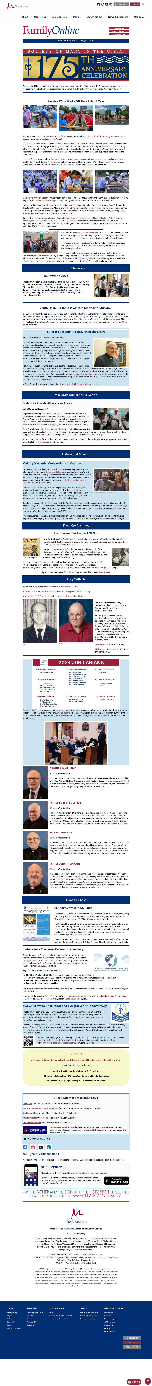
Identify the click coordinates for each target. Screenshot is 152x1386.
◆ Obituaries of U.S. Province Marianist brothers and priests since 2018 (52, 596)
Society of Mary (12, 1313)
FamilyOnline (108, 1313)
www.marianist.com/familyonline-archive (100, 1257)
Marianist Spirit (109, 1325)
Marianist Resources (14, 1328)
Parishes (30, 1319)
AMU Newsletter (30, 1118)
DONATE (135, 4)
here (32, 715)
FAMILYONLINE (132, 1338)
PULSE (51, 1313)
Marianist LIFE (56, 469)
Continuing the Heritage (45, 200)
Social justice (59, 16)
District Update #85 (32, 1122)
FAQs (9, 1316)
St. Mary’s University (33, 198)
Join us (77, 16)
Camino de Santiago (57, 472)
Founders (10, 1325)
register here (108, 996)
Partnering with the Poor (35, 1313)
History (9, 1319)
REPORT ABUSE (132, 1347)
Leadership (11, 1322)
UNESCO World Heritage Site (39, 487)
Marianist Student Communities (86, 374)
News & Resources (113, 1309)
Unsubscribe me (88, 1260)
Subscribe (107, 1316)
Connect (139, 16)
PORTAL (132, 1343)
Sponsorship (31, 1325)
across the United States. (109, 1060)
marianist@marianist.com (93, 1254)
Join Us (84, 1309)
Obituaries (107, 1328)
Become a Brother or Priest (89, 1313)
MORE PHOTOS (119, 28)
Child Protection (109, 1331)
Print (136, 1382)
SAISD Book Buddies (69, 218)
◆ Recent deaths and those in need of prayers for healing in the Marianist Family (56, 591)
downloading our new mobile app (92, 1173)
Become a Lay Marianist (88, 1319)
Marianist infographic (111, 1319)
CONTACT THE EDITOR (119, 31)
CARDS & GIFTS (121, 4)
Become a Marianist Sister (88, 1316)
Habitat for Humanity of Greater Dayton (109, 136)
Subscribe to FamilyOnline (68, 1260)
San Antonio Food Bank (88, 218)
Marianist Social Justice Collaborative (61, 1316)
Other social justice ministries (58, 1319)
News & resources (118, 16)
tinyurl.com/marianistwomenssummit (59, 1043)
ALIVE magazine (109, 1322)
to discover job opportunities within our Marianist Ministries (64, 1060)
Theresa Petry (118, 1160)
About (24, 16)
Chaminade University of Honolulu (86, 232)
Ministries (40, 16)
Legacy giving (94, 16)
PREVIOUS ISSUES (119, 34)
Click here (99, 644)
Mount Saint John (37, 960)
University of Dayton (48, 136)
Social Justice (57, 1309)
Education (30, 1316)
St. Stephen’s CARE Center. (46, 220)
